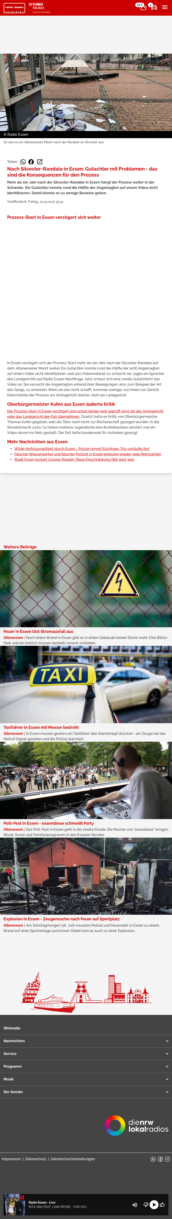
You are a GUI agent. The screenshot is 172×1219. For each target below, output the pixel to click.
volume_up (135, 1205)
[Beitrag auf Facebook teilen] (31, 162)
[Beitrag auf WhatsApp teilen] (23, 162)
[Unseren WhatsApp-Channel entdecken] (153, 1159)
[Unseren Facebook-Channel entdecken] (160, 1159)
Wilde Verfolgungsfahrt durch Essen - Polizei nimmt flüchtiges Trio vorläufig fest (82, 449)
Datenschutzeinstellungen (73, 1159)
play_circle (154, 1204)
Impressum (11, 1159)
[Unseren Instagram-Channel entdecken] (167, 1159)
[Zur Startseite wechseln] (14, 8)
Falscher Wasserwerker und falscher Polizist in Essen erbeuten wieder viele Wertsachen (87, 454)
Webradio (12, 1028)
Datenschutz (35, 1159)
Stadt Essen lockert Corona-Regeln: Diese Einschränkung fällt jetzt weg (74, 459)
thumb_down (146, 1204)
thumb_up (162, 1204)
